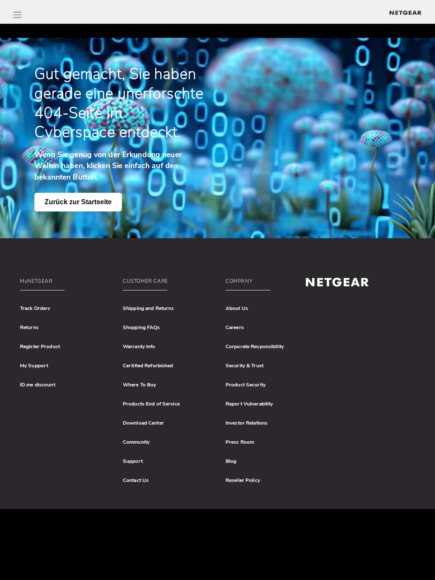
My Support (34, 366)
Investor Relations (247, 423)
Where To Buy (139, 385)
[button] (66, 283)
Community (136, 442)
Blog (231, 461)
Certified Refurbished (148, 366)
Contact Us (136, 480)
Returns (29, 327)
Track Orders (35, 308)
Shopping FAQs (141, 327)
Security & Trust (244, 366)
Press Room (240, 442)
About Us (237, 308)
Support (133, 461)
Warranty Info (139, 346)
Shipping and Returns (148, 308)
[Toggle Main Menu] (17, 12)
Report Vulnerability (249, 404)
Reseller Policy (243, 480)
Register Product (40, 346)
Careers (235, 327)
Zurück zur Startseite (78, 202)
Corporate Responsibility (255, 346)
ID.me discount (37, 385)
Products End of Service (151, 404)
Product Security (246, 385)
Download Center (143, 423)
